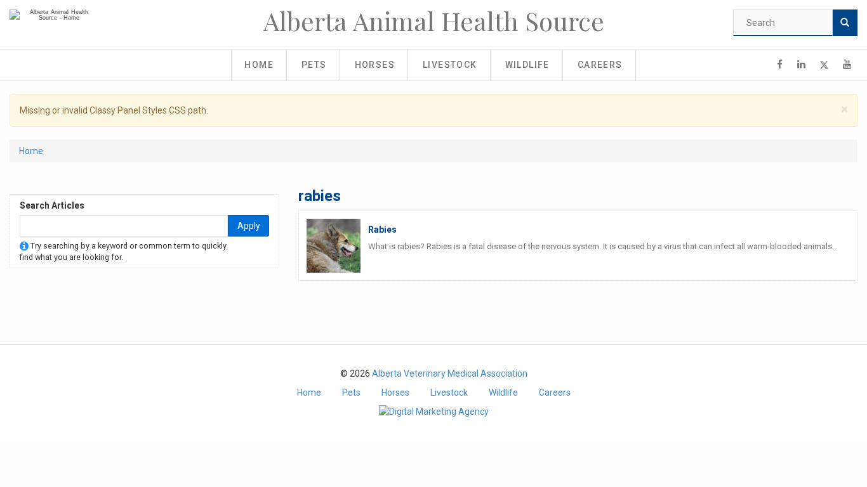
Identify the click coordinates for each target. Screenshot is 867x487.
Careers (600, 65)
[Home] (54, 15)
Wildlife (527, 65)
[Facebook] (780, 65)
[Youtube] (847, 65)
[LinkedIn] (801, 65)
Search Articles (52, 205)
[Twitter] (824, 65)
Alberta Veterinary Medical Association (449, 373)
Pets (314, 65)
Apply (248, 226)
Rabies (382, 229)
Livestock (450, 65)
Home (259, 65)
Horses (375, 65)
